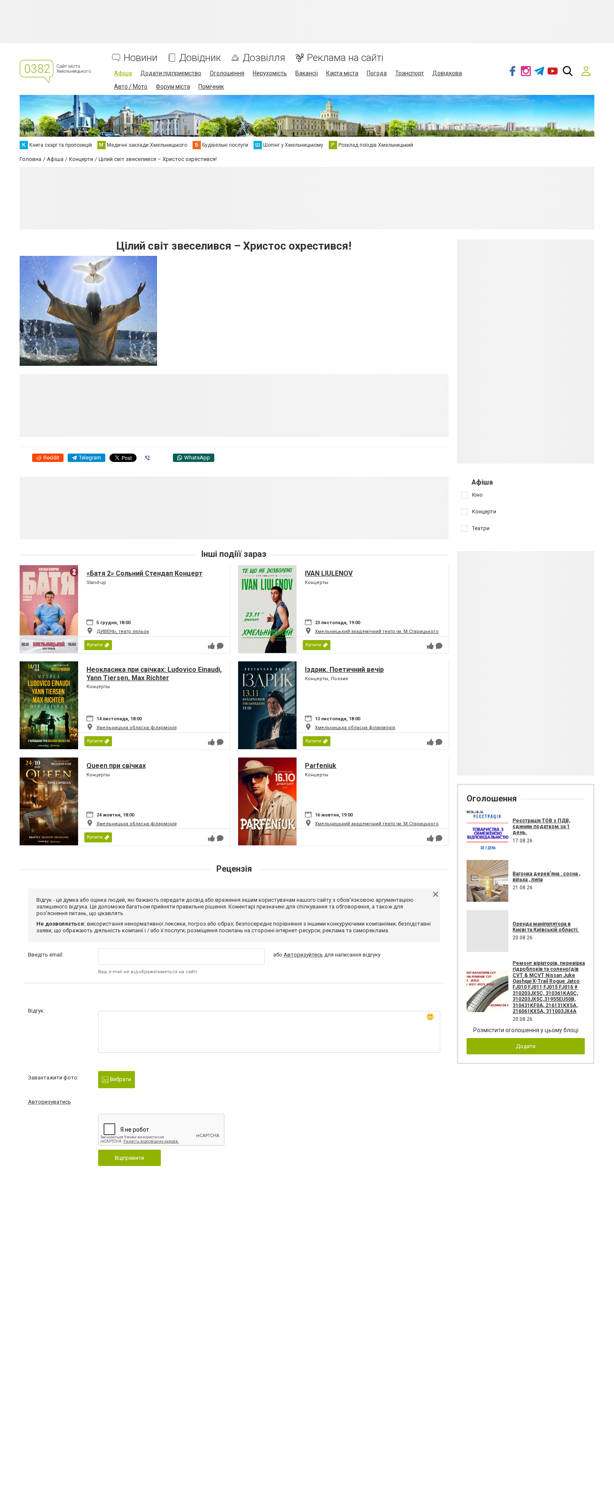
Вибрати (120, 1079)
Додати (525, 1046)
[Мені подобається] (211, 646)
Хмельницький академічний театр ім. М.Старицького (377, 631)
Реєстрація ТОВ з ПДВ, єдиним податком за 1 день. (541, 827)
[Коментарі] (220, 646)
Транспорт (409, 73)
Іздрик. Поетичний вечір (344, 669)
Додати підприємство (170, 73)
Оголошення (227, 73)
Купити (95, 645)
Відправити (129, 1158)
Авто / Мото (130, 86)
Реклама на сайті (345, 58)
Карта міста (342, 73)
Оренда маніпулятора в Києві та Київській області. (546, 927)
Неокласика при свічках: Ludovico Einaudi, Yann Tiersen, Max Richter (154, 673)
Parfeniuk (320, 766)
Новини (140, 58)
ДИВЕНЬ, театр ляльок (122, 631)
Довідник (200, 58)
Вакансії (306, 73)
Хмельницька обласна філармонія (136, 727)
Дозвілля (264, 58)
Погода (377, 73)
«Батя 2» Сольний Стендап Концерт (144, 573)
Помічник (211, 86)
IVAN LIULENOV (329, 573)
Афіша (123, 73)
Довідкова (447, 73)
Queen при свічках (116, 766)
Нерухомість (270, 73)
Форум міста (173, 86)
